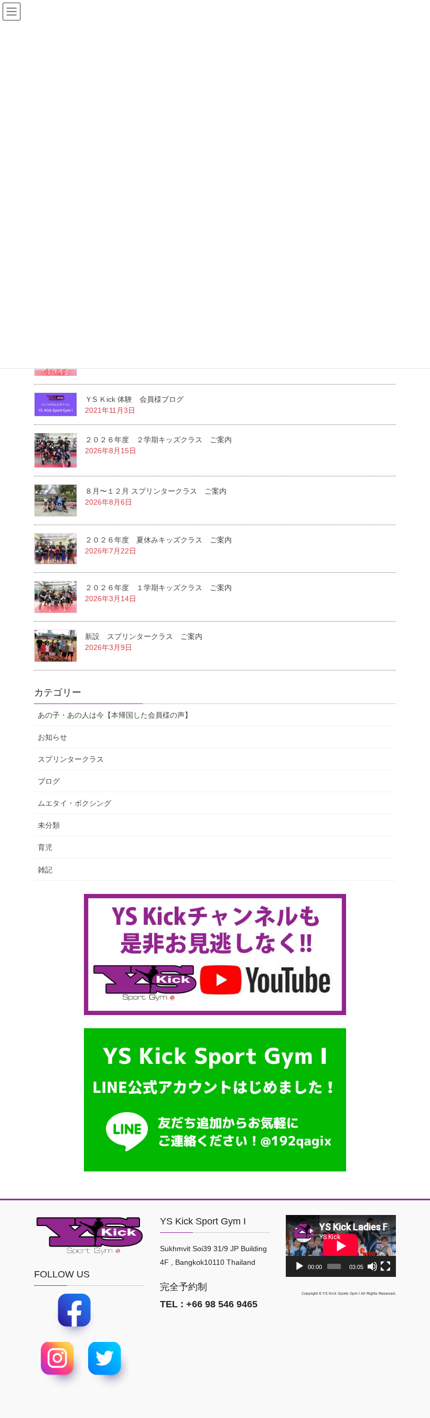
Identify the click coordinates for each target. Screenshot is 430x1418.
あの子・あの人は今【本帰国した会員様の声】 (115, 715)
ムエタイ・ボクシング (74, 803)
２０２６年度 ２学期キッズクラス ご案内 (158, 439)
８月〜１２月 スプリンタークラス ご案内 (156, 491)
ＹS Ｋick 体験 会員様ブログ (134, 399)
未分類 (49, 825)
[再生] (299, 1266)
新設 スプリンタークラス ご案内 (143, 636)
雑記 (45, 870)
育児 (45, 847)
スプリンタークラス (71, 759)
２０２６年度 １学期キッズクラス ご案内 (158, 587)
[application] (341, 1246)
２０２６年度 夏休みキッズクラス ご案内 (158, 540)
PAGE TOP (421, 1361)
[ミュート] (372, 1266)
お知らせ (52, 737)
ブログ (49, 781)
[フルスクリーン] (385, 1266)
